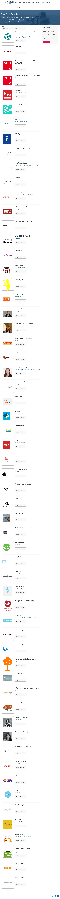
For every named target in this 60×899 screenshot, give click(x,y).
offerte (42, 2)
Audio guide (18, 2)
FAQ (17, 896)
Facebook (55, 896)
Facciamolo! (46, 42)
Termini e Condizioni (23, 896)
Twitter (53, 896)
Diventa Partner (35, 2)
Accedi (18, 7)
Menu (2, 2)
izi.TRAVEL (9, 2)
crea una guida (26, 2)
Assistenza (13, 896)
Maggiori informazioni (20, 40)
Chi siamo (48, 2)
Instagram (58, 896)
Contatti (7, 896)
